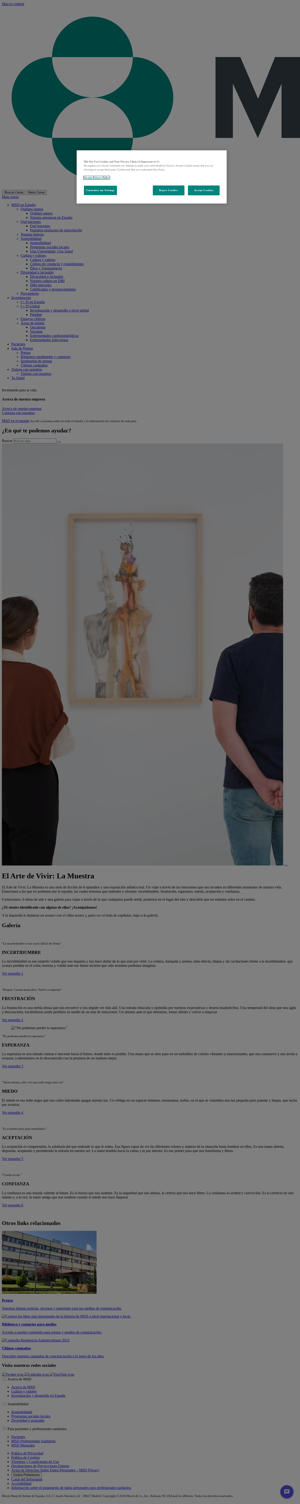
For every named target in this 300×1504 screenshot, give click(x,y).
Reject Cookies (168, 190)
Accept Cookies (204, 190)
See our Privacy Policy (96, 177)
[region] (152, 177)
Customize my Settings (100, 190)
